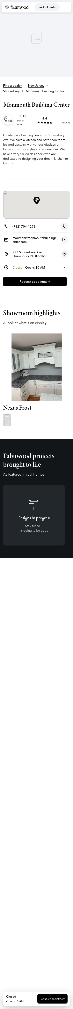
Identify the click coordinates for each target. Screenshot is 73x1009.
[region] (36, 38)
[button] (36, 201)
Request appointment (52, 998)
